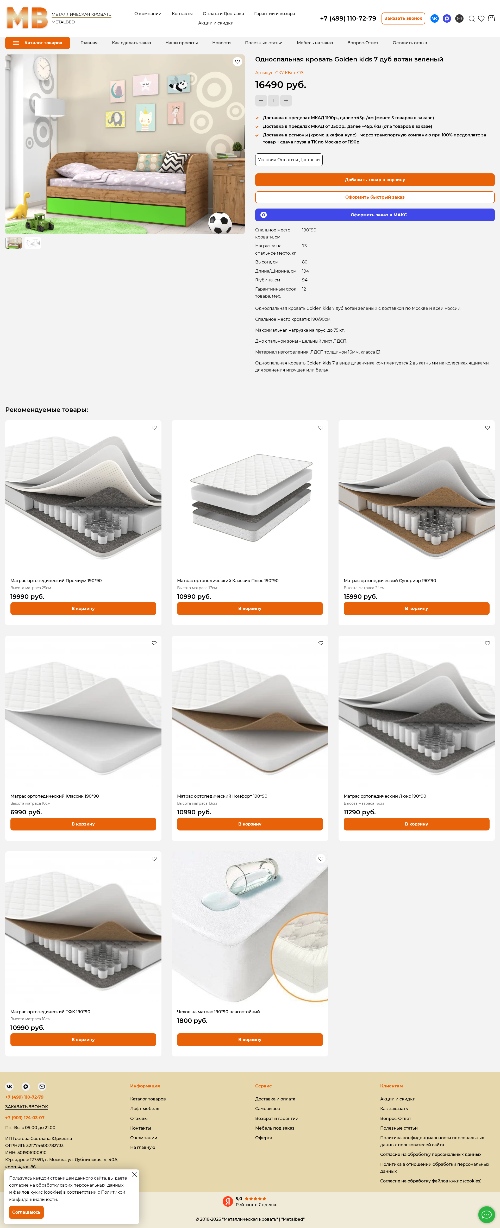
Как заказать (394, 1108)
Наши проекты (181, 42)
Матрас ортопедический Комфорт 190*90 (222, 796)
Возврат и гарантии (276, 1118)
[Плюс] (286, 100)
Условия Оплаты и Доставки (289, 159)
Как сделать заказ (131, 42)
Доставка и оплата (275, 1099)
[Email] (459, 18)
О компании (143, 1137)
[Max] (447, 18)
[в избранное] (237, 61)
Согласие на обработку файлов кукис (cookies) (431, 1181)
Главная (89, 42)
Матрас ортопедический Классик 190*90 (54, 796)
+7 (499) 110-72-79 (24, 1097)
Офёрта (263, 1137)
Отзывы (139, 1118)
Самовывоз (267, 1108)
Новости (221, 42)
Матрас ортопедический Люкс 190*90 (385, 796)
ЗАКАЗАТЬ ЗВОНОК (26, 1106)
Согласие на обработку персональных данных (431, 1154)
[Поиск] (472, 18)
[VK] (434, 18)
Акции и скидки (398, 1099)
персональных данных (98, 1185)
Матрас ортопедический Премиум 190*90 (56, 580)
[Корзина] (491, 18)
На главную (142, 1147)
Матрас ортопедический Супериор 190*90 (390, 580)
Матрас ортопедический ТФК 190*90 (50, 1011)
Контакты (140, 1128)
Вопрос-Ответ (362, 42)
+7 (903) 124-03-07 (25, 1117)
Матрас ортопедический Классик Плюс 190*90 (228, 580)
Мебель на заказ (315, 42)
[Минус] (261, 100)
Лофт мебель (144, 1108)
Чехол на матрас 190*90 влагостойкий (218, 1011)
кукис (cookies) (46, 1192)
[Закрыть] (134, 1174)
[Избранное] (481, 18)
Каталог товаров (148, 1099)
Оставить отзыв (410, 42)
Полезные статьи (264, 42)
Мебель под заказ (275, 1128)
